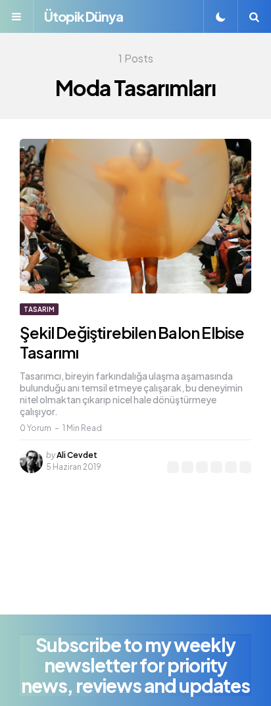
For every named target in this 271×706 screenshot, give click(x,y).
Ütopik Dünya (83, 16)
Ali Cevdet (77, 455)
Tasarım (39, 309)
